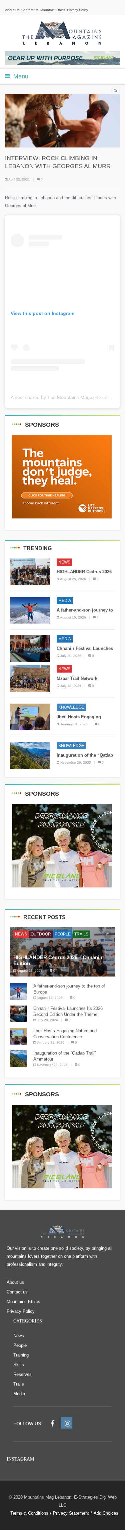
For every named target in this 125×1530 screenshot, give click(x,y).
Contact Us (29, 10)
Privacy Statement (71, 1513)
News (64, 562)
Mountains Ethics (23, 1301)
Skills (18, 1364)
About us (15, 1282)
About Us (12, 10)
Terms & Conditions (29, 1513)
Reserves (22, 1374)
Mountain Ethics (52, 10)
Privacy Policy (77, 10)
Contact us (17, 1291)
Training (21, 1355)
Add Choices (106, 1513)
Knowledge (71, 707)
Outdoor (41, 934)
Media (64, 600)
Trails (81, 934)
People (63, 934)
